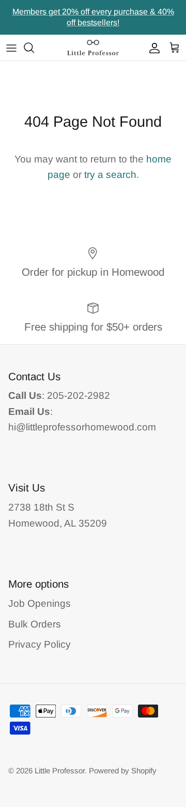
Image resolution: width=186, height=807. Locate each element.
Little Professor (60, 770)
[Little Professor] (93, 47)
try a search (110, 174)
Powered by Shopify (123, 770)
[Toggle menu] (11, 47)
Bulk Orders (34, 624)
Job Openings (39, 603)
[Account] (152, 47)
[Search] (34, 47)
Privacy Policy (39, 644)
